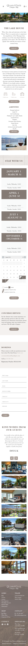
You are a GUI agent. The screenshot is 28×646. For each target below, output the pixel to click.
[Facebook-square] (2, 624)
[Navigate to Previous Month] (3, 257)
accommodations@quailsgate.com (10, 356)
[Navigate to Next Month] (25, 257)
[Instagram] (5, 624)
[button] (3, 6)
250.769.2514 (9, 359)
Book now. (20, 353)
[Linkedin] (8, 624)
